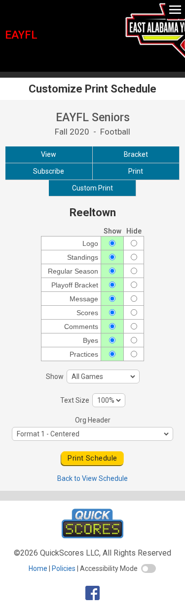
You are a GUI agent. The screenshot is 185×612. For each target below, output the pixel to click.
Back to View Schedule (92, 478)
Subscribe (48, 171)
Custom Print (92, 188)
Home (38, 568)
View (48, 154)
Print (135, 171)
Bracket (136, 154)
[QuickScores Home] (92, 535)
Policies (63, 568)
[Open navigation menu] (175, 9)
